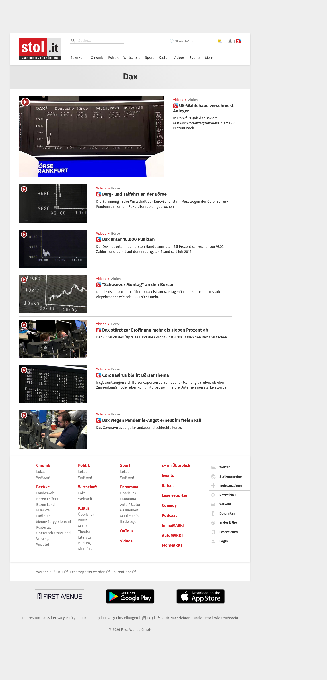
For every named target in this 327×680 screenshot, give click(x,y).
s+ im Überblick (176, 465)
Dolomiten (227, 513)
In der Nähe (228, 523)
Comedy (169, 505)
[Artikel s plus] (91, 136)
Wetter (224, 467)
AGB (46, 618)
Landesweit (45, 493)
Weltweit (43, 477)
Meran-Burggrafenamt (53, 521)
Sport (149, 57)
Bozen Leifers (47, 499)
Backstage (128, 521)
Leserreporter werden (87, 572)
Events (195, 57)
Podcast (169, 515)
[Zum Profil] (230, 41)
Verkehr (225, 504)
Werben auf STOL (49, 572)
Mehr (209, 57)
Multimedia (129, 516)
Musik (82, 526)
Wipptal (42, 544)
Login (223, 541)
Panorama (129, 487)
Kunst (82, 520)
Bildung (84, 543)
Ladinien (43, 516)
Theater (84, 531)
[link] (207, 108)
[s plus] (238, 41)
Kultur (164, 57)
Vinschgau (44, 539)
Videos (179, 57)
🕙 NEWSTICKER (181, 41)
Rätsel (168, 485)
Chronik (97, 57)
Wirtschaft (131, 57)
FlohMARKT (172, 545)
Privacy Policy (64, 618)
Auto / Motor (130, 505)
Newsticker (227, 495)
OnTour (126, 531)
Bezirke (76, 57)
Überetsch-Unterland (53, 533)
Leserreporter (174, 495)
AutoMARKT (172, 535)
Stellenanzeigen (231, 476)
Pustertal (43, 527)
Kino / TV (85, 549)
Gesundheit (129, 510)
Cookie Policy (89, 618)
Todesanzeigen (230, 486)
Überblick (86, 514)
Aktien (193, 100)
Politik (113, 57)
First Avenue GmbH (136, 629)
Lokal (40, 472)
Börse (115, 188)
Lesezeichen (228, 532)
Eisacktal (43, 510)
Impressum (31, 618)
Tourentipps (121, 572)
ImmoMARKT (173, 525)
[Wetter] (220, 41)
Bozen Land (45, 505)
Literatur (85, 537)
